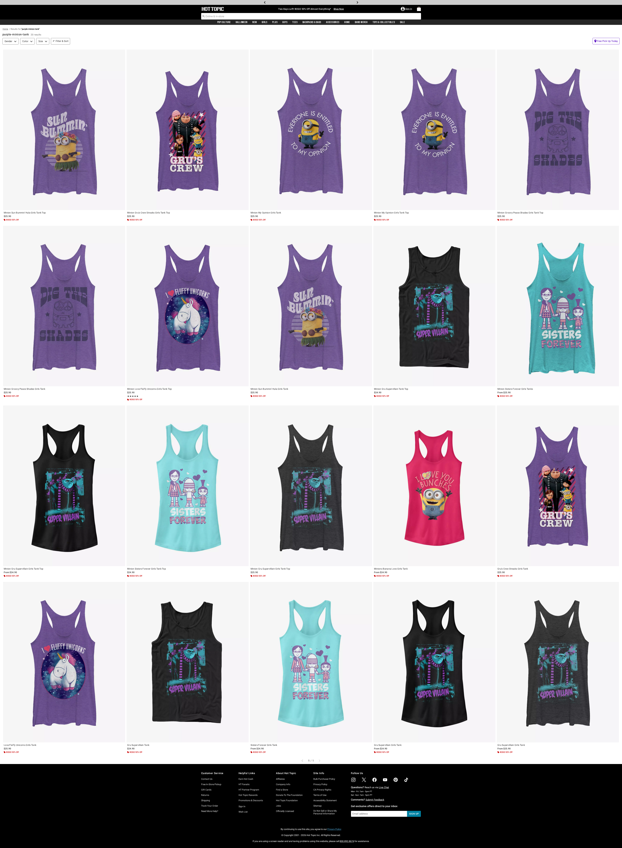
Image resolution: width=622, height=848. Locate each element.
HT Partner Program (249, 789)
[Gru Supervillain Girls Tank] (434, 662)
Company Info (283, 784)
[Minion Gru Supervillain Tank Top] (434, 306)
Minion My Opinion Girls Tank (266, 212)
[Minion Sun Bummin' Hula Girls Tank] (311, 306)
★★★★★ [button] (133, 396)
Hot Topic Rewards (248, 795)
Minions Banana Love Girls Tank (391, 568)
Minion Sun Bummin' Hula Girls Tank (269, 389)
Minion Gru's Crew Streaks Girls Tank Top (148, 212)
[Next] (357, 2)
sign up (414, 813)
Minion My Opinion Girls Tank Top (391, 212)
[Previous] (264, 2)
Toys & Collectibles (384, 22)
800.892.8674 (347, 841)
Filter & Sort (62, 41)
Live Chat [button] (384, 787)
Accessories (332, 22)
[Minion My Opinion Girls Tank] (311, 130)
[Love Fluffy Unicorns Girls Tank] (64, 662)
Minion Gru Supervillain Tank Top (391, 389)
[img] (353, 779)
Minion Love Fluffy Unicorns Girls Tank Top (149, 389)
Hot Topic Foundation (287, 800)
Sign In (242, 806)
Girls (265, 22)
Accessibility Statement (325, 800)
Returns (205, 795)
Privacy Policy (320, 784)
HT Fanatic (244, 784)
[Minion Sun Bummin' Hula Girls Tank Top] (64, 130)
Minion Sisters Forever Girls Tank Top (146, 568)
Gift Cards (206, 789)
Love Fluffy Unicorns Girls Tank (20, 745)
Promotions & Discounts (251, 800)
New (254, 22)
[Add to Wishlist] (122, 53)
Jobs (278, 805)
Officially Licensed (285, 811)
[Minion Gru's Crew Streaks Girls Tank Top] (188, 130)
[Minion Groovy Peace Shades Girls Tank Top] (558, 130)
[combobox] (311, 16)
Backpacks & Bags (311, 22)
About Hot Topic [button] (286, 773)
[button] (406, 8)
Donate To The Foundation (289, 795)
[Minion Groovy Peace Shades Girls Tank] (64, 306)
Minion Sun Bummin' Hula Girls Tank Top (25, 212)
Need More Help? (209, 811)
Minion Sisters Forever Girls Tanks (515, 389)
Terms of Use (319, 795)
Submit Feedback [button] (375, 799)
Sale (402, 22)
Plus (274, 22)
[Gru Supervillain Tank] (188, 662)
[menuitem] (419, 9)
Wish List (243, 811)
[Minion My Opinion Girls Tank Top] (434, 130)
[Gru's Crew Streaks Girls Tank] (558, 485)
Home (347, 22)
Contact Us (206, 779)
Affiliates (280, 779)
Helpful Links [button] (247, 773)
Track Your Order (209, 805)
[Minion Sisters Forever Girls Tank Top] (188, 485)
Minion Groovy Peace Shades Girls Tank (24, 389)
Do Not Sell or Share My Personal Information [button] (325, 812)
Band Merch (361, 22)
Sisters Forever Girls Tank (264, 745)
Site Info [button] (318, 773)
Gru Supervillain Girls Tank (387, 745)
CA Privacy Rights (322, 789)
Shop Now (325, 2)
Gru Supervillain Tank (138, 745)
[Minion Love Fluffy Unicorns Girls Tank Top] (188, 306)
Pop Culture (224, 22)
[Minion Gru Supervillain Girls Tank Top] (64, 485)
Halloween (241, 22)
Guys (284, 22)
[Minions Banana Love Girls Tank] (434, 485)
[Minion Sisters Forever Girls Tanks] (558, 306)
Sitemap (317, 805)
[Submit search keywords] (203, 16)
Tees (294, 22)
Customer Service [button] (212, 773)
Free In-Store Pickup (211, 784)
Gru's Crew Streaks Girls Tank (512, 568)
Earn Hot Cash (246, 779)
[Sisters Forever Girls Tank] (311, 662)
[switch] (606, 41)
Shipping (205, 800)
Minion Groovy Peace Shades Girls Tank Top (520, 212)
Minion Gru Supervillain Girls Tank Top (23, 568)
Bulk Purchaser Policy (324, 779)
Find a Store (282, 789)
